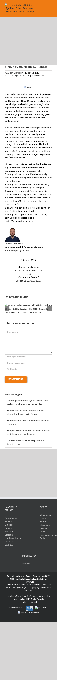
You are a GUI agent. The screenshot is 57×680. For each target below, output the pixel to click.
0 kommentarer (38, 76)
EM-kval (9, 541)
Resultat (9, 528)
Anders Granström (15, 73)
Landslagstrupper (11, 538)
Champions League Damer (45, 528)
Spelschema (11, 518)
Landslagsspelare (46, 535)
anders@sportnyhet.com (17, 250)
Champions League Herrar (45, 518)
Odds (42, 538)
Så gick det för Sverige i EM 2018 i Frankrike (26, 309)
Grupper (9, 524)
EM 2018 (25, 76)
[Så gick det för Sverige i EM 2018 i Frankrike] (28, 305)
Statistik (9, 534)
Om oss (26, 563)
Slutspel (9, 531)
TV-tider (9, 521)
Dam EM (9, 545)
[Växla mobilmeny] (51, 5)
